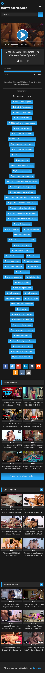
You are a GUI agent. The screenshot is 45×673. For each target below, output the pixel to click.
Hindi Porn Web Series (23, 112)
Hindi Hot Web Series (23, 107)
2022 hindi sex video (22, 128)
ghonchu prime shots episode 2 (23, 192)
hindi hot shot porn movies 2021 (23, 240)
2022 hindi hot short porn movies (23, 123)
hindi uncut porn (23, 282)
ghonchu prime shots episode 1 (23, 187)
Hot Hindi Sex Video (23, 118)
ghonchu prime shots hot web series (23, 203)
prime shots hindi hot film (23, 314)
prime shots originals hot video (23, 341)
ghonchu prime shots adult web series (23, 181)
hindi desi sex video (23, 224)
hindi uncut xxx (32, 293)
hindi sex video (23, 272)
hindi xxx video (32, 298)
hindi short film (33, 277)
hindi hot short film (23, 234)
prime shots (23, 309)
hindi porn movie (13, 261)
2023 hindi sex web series (23, 149)
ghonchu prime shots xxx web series (23, 219)
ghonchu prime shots (23, 171)
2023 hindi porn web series (23, 144)
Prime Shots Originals (23, 102)
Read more (21, 91)
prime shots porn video (23, 346)
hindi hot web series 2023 (23, 250)
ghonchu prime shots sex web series (23, 213)
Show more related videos (22, 476)
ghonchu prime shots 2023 (23, 176)
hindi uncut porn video (23, 288)
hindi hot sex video (32, 229)
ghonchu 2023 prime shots (23, 165)
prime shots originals (23, 335)
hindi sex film (34, 266)
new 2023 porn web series (23, 304)
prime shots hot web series (23, 330)
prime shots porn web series (23, 351)
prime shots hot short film (23, 319)
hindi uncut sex (14, 293)
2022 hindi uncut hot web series (23, 139)
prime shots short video (23, 357)
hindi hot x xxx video (15, 256)
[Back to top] (37, 666)
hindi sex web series (14, 277)
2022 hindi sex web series (23, 134)
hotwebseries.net (14, 8)
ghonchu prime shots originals (23, 208)
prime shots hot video (23, 325)
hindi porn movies (32, 261)
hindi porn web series (14, 266)
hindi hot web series (23, 245)
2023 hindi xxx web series (23, 155)
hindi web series (14, 298)
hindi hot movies (13, 229)
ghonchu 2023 (23, 160)
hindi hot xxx (33, 256)
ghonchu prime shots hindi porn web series (23, 197)
